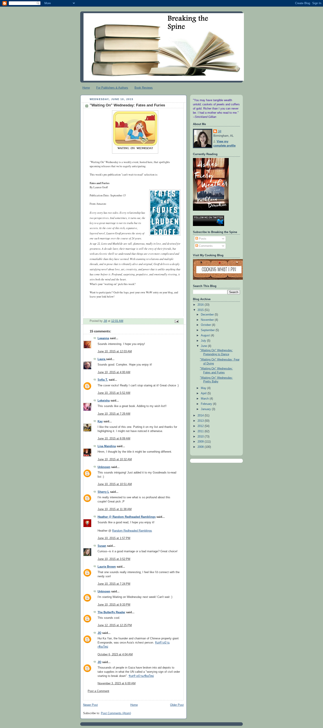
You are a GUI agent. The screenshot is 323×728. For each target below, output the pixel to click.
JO (99, 633)
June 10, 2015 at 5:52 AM (114, 392)
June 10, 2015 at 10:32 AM (115, 459)
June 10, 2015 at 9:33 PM (114, 604)
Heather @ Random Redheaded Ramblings (127, 516)
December (208, 314)
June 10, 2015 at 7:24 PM (114, 583)
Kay (100, 421)
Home (86, 87)
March (205, 398)
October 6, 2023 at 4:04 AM (115, 654)
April (204, 393)
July (204, 340)
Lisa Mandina (107, 446)
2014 (201, 415)
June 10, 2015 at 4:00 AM (114, 372)
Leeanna (103, 338)
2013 (201, 420)
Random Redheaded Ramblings (132, 530)
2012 (201, 426)
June (204, 346)
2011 (201, 431)
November (208, 319)
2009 (201, 441)
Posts (202, 238)
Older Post (177, 704)
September (208, 330)
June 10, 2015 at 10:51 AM (115, 484)
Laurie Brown (107, 566)
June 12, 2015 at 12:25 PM (115, 625)
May (204, 388)
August (206, 335)
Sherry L (103, 491)
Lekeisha (104, 400)
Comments (205, 245)
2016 (201, 304)
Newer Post (90, 704)
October (206, 324)
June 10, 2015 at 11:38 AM (115, 509)
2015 (201, 310)
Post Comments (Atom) (116, 713)
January (206, 409)
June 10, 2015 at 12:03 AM (115, 351)
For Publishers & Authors (112, 87)
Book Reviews (143, 87)
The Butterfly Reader (111, 612)
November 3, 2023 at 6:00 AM (117, 683)
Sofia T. (103, 379)
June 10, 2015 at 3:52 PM (114, 559)
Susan (102, 545)
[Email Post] (176, 321)
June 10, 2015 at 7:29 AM (114, 413)
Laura (102, 359)
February (207, 403)
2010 (201, 436)
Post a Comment (98, 691)
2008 (201, 446)
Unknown (104, 467)
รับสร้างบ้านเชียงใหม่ (141, 676)
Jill (219, 131)
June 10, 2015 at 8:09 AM (114, 438)
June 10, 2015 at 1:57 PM (114, 538)
